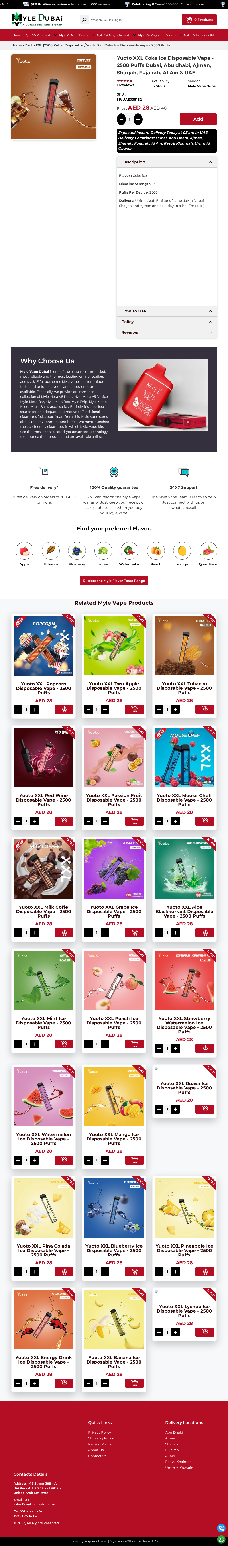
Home (17, 35)
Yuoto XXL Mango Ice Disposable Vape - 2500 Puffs (114, 1139)
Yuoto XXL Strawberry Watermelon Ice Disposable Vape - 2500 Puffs (184, 1025)
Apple (24, 564)
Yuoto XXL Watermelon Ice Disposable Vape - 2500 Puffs (43, 1139)
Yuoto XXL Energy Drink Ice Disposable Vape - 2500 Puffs (43, 1362)
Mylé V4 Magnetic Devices (157, 35)
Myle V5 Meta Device (74, 35)
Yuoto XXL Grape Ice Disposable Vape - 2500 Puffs (114, 911)
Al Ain (156, 143)
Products (203, 20)
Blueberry (77, 564)
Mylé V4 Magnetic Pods (113, 35)
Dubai (161, 138)
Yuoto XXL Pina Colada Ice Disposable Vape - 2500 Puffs (43, 1250)
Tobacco (51, 564)
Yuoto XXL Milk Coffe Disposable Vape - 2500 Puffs (43, 911)
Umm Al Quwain (179, 1468)
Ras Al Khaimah (178, 143)
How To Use (133, 311)
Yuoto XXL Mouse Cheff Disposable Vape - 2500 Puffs (184, 800)
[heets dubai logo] (37, 20)
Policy (127, 321)
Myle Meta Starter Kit (199, 35)
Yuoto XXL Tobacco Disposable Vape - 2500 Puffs (184, 688)
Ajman (196, 138)
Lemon (103, 564)
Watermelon (129, 564)
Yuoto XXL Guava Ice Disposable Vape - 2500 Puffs (184, 1088)
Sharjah (125, 143)
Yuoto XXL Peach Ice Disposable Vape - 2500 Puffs (114, 1023)
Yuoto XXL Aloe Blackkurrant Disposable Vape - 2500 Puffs (184, 911)
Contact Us (97, 1456)
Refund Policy (99, 1444)
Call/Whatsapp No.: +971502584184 (29, 1513)
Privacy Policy (99, 1432)
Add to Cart (198, 120)
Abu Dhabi (178, 138)
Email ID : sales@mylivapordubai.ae (34, 1502)
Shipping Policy (101, 1438)
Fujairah (141, 143)
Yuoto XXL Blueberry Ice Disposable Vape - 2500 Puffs (114, 1250)
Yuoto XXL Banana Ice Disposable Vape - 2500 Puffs (114, 1362)
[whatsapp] (221, 1539)
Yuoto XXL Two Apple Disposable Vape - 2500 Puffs (114, 688)
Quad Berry (208, 564)
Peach (156, 564)
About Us (96, 1450)
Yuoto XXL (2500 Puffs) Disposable (54, 45)
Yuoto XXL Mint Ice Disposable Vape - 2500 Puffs (43, 1023)
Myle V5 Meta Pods (37, 35)
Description (133, 162)
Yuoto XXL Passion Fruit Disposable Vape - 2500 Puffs (114, 800)
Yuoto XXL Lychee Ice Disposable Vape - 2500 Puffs (184, 1311)
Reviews (129, 332)
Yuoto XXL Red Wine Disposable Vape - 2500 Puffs (43, 800)
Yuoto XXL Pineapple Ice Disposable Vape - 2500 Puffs (184, 1250)
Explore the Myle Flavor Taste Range (114, 581)
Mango (182, 564)
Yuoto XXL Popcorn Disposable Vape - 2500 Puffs (43, 688)
